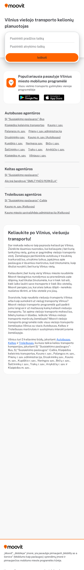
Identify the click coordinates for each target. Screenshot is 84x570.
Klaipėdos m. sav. (15, 155)
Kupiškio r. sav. (14, 143)
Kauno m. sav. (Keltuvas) (20, 206)
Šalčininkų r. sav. (15, 149)
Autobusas (63, 339)
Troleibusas (26, 343)
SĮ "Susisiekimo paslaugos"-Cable (26, 200)
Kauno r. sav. (55, 125)
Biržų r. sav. (52, 143)
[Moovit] (14, 6)
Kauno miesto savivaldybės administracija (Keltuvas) (37, 212)
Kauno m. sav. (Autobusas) (44, 137)
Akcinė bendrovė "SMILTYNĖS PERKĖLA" (31, 181)
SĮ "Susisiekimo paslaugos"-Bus (24, 119)
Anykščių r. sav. (55, 149)
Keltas (12, 343)
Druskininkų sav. (15, 137)
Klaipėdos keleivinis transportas (24, 125)
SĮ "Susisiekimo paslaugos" (22, 174)
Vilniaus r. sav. (37, 155)
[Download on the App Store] (54, 97)
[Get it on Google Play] (29, 97)
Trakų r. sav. (35, 149)
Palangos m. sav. (15, 131)
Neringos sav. (34, 143)
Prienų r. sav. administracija (45, 131)
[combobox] (42, 40)
